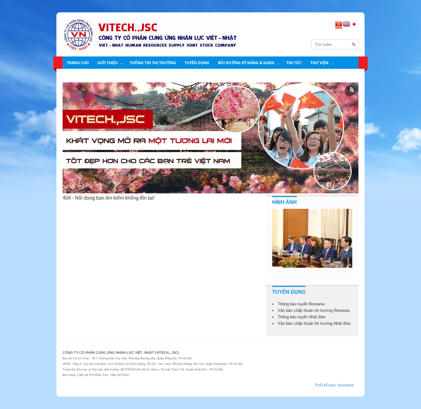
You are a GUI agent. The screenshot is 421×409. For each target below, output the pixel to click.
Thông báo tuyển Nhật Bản (301, 317)
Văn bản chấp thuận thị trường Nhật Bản (314, 323)
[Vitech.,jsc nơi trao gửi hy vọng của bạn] (210, 137)
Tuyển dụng (197, 62)
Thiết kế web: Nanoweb (334, 385)
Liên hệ (74, 75)
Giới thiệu (107, 62)
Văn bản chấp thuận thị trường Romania (313, 310)
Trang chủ (78, 62)
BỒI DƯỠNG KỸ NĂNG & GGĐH (246, 62)
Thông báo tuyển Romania (301, 304)
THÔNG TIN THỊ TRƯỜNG (153, 62)
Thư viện (319, 62)
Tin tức (294, 62)
